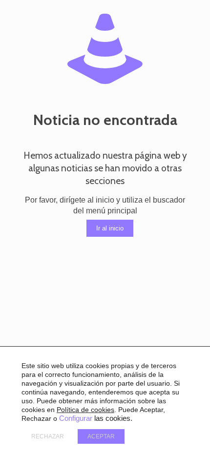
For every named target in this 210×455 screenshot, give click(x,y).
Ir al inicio (110, 228)
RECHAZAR (47, 436)
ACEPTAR (101, 436)
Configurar (75, 418)
